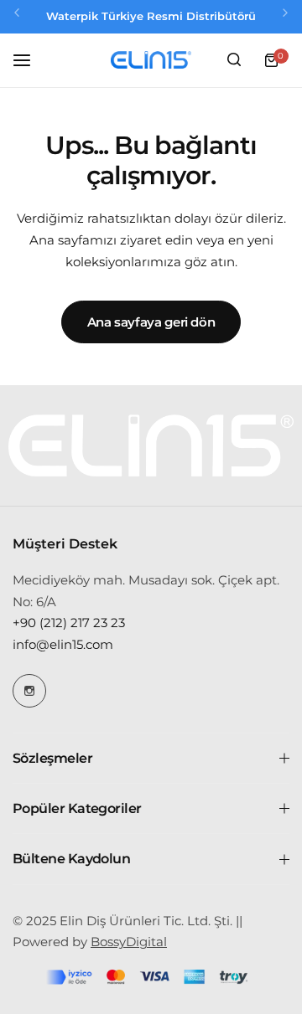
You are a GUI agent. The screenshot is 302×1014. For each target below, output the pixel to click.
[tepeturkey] (151, 60)
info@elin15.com (63, 644)
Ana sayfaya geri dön (151, 322)
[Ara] (234, 60)
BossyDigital (129, 942)
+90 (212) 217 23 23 (69, 623)
